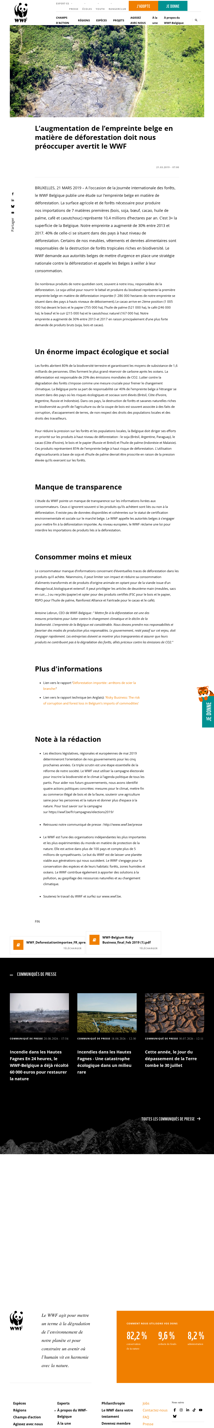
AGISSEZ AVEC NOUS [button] (138, 20)
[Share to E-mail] (13, 212)
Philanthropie (113, 1403)
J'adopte (143, 6)
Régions (19, 1410)
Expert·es (62, 3)
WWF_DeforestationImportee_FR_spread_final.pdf (54, 942)
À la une (155, 20)
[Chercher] (196, 20)
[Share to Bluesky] (12, 206)
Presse (73, 8)
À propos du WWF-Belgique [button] (174, 20)
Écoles (87, 8)
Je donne (173, 6)
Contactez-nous (155, 1410)
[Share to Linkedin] (13, 200)
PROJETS (118, 20)
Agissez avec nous (28, 1424)
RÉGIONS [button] (84, 20)
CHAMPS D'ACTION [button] (62, 20)
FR (195, 6)
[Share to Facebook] (13, 194)
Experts (63, 1403)
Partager (12, 225)
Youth (100, 8)
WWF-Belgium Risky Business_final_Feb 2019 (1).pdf (126, 939)
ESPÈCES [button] (101, 20)
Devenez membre (116, 1423)
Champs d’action (27, 1417)
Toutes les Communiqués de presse (168, 1119)
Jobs (146, 1403)
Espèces (19, 1403)
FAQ (146, 1417)
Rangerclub (117, 8)
